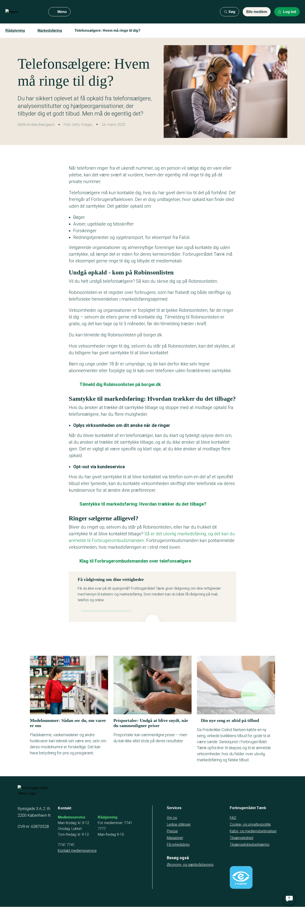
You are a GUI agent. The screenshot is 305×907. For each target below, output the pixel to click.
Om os (172, 818)
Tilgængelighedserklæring (249, 844)
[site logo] (23, 12)
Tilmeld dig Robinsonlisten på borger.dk (120, 384)
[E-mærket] (241, 877)
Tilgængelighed (241, 838)
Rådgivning (15, 30)
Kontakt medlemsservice (77, 850)
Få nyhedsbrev (178, 844)
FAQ (233, 818)
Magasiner (175, 838)
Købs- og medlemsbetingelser (253, 831)
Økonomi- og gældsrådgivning (190, 865)
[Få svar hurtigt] (289, 898)
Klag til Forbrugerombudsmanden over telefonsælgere (135, 561)
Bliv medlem (256, 12)
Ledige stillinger (179, 824)
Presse (172, 831)
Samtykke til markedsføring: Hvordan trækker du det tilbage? (142, 504)
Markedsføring (50, 30)
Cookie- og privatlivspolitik (250, 824)
